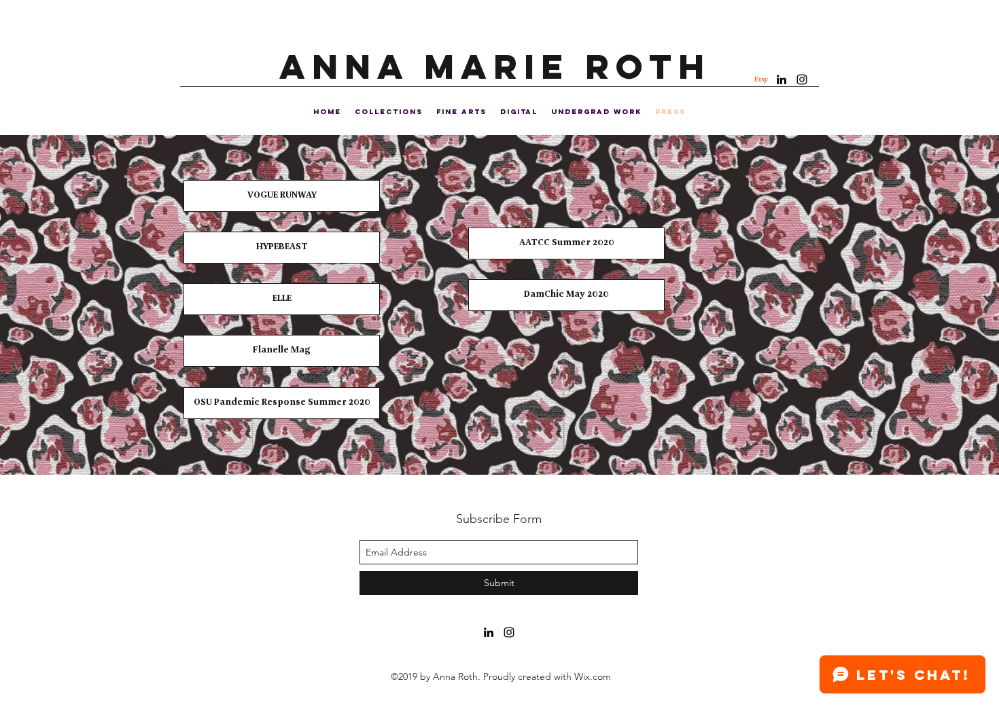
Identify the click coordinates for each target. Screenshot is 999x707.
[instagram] (802, 79)
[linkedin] (781, 79)
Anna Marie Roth (495, 66)
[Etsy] (761, 79)
